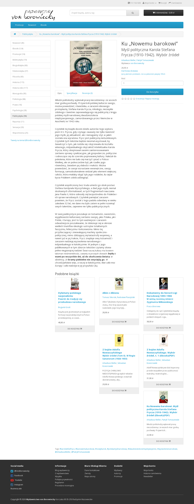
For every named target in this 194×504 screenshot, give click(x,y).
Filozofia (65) (18, 76)
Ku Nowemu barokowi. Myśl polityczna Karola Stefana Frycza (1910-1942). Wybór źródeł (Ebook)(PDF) (162, 411)
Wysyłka (58, 476)
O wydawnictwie (62, 473)
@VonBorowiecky (21, 471)
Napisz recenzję (152, 98)
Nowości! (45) (18, 43)
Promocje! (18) (19, 54)
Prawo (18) (17, 104)
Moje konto (148, 470)
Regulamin (59, 482)
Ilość (123, 78)
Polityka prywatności (64, 479)
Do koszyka (152, 91)
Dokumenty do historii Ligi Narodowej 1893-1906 (162, 297)
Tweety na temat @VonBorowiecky (25, 140)
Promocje (19, 25)
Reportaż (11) (18, 121)
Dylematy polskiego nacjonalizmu (72, 298)
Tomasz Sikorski (109, 297)
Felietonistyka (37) (20, 71)
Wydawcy (118, 470)
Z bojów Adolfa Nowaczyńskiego (118, 354)
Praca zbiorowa (153, 306)
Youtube (18, 480)
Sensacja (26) (18, 127)
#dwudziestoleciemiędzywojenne (142, 449)
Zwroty (88, 473)
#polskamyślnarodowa (117, 449)
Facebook (18, 475)
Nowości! (32, 25)
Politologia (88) (19, 99)
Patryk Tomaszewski (170, 419)
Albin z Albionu (110, 292)
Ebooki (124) (18, 48)
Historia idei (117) (20, 88)
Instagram (18, 484)
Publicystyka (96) (20, 116)
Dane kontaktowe (92, 470)
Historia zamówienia (152, 473)
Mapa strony (90, 476)
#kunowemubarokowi (84, 449)
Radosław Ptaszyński (126, 297)
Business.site (16, 488)
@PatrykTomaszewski (80, 452)
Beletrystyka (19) (20, 59)
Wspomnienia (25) (20, 133)
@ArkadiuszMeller (62, 452)
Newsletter (148, 476)
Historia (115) (18, 82)
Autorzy (117, 473)
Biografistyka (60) (20, 65)
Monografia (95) (19, 93)
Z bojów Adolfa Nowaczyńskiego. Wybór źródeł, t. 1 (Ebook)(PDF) (161, 352)
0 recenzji (140, 98)
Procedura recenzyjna (64, 485)
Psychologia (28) (20, 110)
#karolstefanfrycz (67, 449)
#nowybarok (100, 449)
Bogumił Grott (64, 307)
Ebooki (44, 25)
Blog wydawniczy (62, 470)
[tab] (59, 93)
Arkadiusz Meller (109, 363)
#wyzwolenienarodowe (167, 449)
